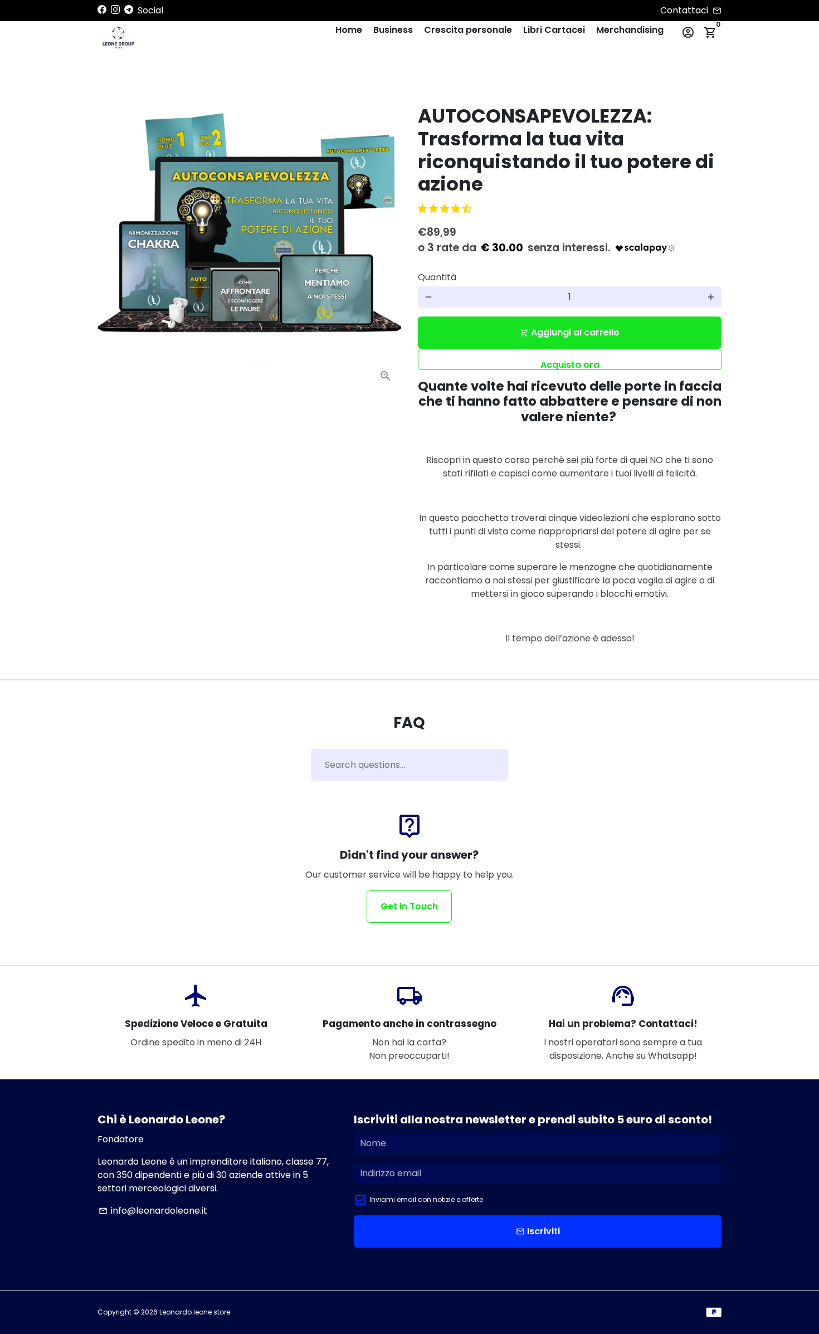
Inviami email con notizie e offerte (426, 1199)
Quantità (437, 277)
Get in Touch (409, 906)
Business (393, 29)
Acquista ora (569, 364)
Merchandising (630, 29)
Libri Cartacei (554, 29)
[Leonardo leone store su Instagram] (115, 9)
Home (348, 29)
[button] (446, 208)
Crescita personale (468, 29)
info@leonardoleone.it (153, 1210)
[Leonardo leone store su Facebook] (102, 9)
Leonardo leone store (194, 1312)
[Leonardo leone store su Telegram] (128, 9)
